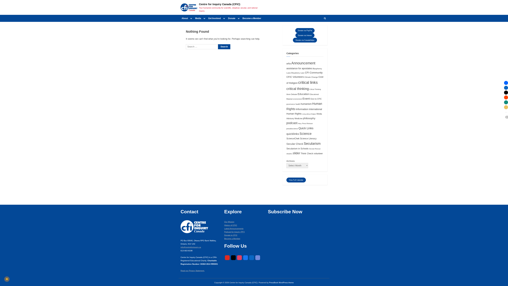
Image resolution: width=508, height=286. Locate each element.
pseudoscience (292, 129)
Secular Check (294, 143)
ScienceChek (293, 138)
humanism (306, 104)
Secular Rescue (315, 149)
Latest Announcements (233, 228)
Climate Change (311, 77)
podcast (291, 123)
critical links (308, 82)
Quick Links (305, 128)
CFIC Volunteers (295, 77)
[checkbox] (7, 279)
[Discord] (258, 258)
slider (296, 153)
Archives (290, 161)
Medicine (298, 118)
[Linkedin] (252, 258)
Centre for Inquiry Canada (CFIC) (219, 4)
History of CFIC (230, 225)
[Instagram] (239, 258)
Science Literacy (308, 138)
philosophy (309, 118)
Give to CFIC (316, 99)
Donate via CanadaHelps (305, 40)
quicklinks (292, 133)
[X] (233, 258)
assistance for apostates (299, 68)
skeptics (289, 154)
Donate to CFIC (230, 235)
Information (302, 109)
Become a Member (251, 18)
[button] (506, 83)
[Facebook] (245, 258)
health (298, 104)
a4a (288, 63)
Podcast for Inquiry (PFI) (234, 232)
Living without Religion (309, 114)
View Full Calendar (296, 180)
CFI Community (314, 72)
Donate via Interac (305, 35)
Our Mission (229, 222)
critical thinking (297, 89)
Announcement (303, 63)
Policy (300, 123)
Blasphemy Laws (297, 73)
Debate (294, 94)
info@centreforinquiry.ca (191, 247)
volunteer (318, 153)
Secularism (312, 143)
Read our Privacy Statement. (193, 271)
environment (297, 99)
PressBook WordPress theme (281, 283)
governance (290, 104)
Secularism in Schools (297, 148)
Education (303, 94)
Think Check (307, 153)
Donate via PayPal (305, 31)
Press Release (307, 123)
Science (306, 133)
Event (306, 98)
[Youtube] (227, 258)
